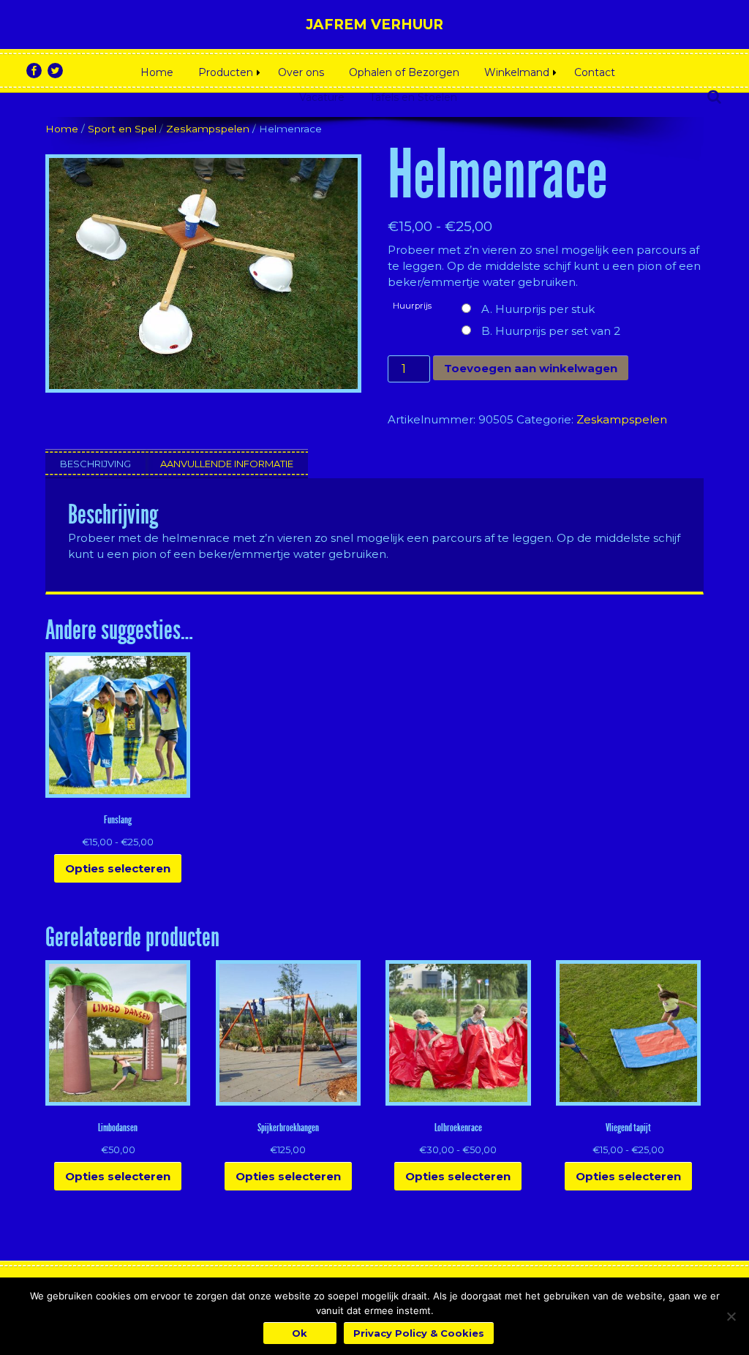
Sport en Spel (122, 129)
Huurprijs (412, 306)
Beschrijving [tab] (95, 463)
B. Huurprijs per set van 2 (550, 331)
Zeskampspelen (207, 129)
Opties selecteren (117, 869)
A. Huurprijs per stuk (538, 309)
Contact (594, 72)
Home (156, 72)
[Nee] (730, 1316)
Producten (225, 72)
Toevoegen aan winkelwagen (530, 368)
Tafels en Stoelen (413, 97)
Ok (299, 1333)
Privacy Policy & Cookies (418, 1333)
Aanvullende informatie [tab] (226, 463)
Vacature (322, 97)
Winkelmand (516, 72)
